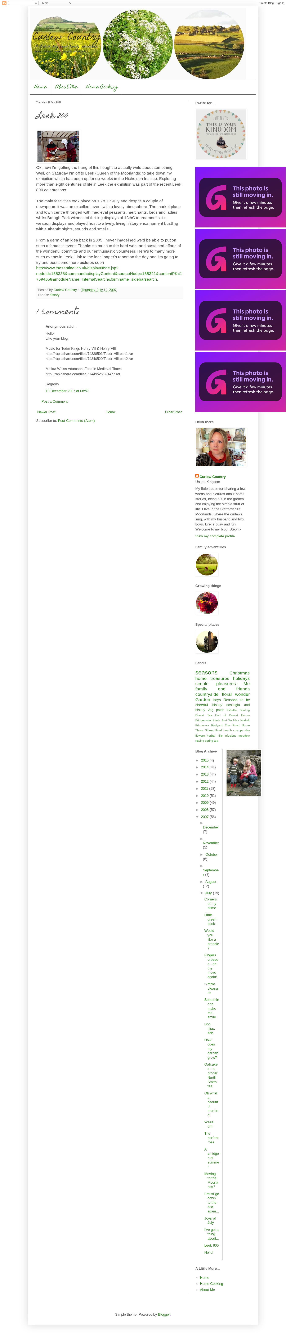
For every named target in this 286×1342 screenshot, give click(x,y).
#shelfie (232, 710)
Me (246, 683)
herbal (211, 735)
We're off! (208, 1124)
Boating (245, 710)
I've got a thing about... (211, 1234)
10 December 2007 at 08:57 (67, 391)
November (211, 843)
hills (220, 735)
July (209, 893)
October (211, 854)
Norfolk (245, 720)
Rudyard (217, 725)
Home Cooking (102, 87)
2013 (205, 774)
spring (209, 740)
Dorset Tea (203, 715)
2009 (205, 802)
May (236, 720)
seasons (206, 672)
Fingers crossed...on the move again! (211, 966)
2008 (205, 810)
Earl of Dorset (226, 715)
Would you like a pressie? (211, 939)
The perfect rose (211, 1137)
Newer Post (46, 412)
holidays (241, 678)
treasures (219, 678)
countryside (207, 694)
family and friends (222, 688)
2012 (205, 781)
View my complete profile (215, 536)
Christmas (239, 672)
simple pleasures (215, 683)
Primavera (202, 725)
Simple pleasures (211, 988)
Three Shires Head (208, 730)
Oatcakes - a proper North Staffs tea (211, 1075)
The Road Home (237, 725)
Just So (227, 720)
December (211, 827)
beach (228, 730)
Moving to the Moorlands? (211, 1180)
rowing (199, 740)
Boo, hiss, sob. (209, 1028)
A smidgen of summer (211, 1158)
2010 (205, 796)
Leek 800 (211, 1245)
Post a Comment (54, 401)
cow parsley (241, 730)
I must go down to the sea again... (211, 1202)
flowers (200, 735)
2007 (205, 817)
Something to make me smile (211, 1008)
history (54, 295)
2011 (205, 788)
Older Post (173, 412)
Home (40, 87)
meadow (244, 735)
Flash (216, 720)
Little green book (210, 919)
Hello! (208, 1252)
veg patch (216, 710)
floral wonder (236, 694)
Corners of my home (210, 903)
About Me (66, 87)
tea (216, 740)
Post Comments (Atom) (76, 421)
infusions (230, 735)
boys (217, 700)
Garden (202, 699)
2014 (205, 767)
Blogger (164, 1314)
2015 (205, 760)
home (201, 678)
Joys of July (210, 1220)
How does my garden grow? (211, 1048)
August (210, 882)
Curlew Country (213, 477)
